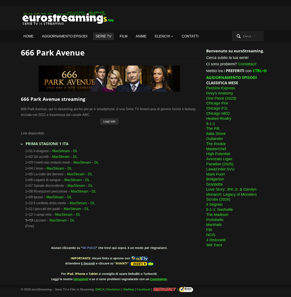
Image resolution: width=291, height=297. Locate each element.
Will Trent (214, 245)
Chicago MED (218, 113)
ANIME (141, 36)
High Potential (218, 154)
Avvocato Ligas (219, 159)
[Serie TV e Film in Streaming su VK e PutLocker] (71, 17)
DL (75, 151)
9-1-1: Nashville (219, 209)
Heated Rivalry (218, 118)
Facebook (143, 289)
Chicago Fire (217, 103)
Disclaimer (114, 289)
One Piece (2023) (221, 98)
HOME (28, 36)
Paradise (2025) (219, 164)
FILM (123, 36)
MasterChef (216, 149)
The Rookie (216, 144)
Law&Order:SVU (220, 169)
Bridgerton (215, 179)
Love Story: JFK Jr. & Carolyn (231, 189)
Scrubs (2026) (218, 199)
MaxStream (61, 151)
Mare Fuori (215, 174)
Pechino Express (220, 88)
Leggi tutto (109, 121)
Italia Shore (216, 133)
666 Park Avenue (53, 52)
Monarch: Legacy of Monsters (231, 194)
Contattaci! (247, 64)
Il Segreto (214, 204)
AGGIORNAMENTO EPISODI (64, 36)
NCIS (210, 235)
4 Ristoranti (216, 240)
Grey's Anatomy (219, 93)
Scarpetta (214, 184)
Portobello (214, 220)
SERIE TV (103, 36)
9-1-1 (210, 123)
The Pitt (212, 128)
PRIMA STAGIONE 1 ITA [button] (47, 143)
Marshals (214, 225)
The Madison (217, 215)
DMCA (99, 289)
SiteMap (128, 289)
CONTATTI (190, 36)
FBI (209, 230)
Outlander (214, 139)
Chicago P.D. (217, 108)
